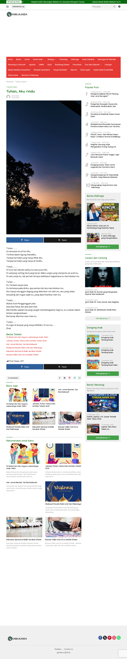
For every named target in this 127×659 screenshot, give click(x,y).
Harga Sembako (60, 70)
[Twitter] (105, 638)
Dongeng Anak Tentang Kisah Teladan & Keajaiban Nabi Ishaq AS (109, 338)
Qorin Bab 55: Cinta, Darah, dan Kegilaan (102, 302)
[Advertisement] (63, 38)
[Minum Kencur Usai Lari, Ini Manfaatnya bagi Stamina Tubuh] (103, 212)
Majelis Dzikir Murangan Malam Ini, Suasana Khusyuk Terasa (40, 2)
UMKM (41, 64)
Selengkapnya (102, 247)
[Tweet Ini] (64, 378)
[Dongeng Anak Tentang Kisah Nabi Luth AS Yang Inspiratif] (93, 364)
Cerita (27, 59)
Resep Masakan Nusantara (19, 70)
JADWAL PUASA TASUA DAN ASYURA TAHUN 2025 (26, 341)
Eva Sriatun (15, 96)
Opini (49, 64)
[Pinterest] (109, 638)
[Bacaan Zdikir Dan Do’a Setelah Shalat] (69, 418)
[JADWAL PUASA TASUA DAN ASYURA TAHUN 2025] (43, 394)
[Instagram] (114, 638)
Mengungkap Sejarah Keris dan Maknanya (104, 186)
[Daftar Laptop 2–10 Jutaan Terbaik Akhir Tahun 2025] (103, 403)
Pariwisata (77, 64)
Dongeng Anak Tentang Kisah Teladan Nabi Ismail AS (109, 351)
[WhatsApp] (119, 638)
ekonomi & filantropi (29, 75)
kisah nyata (85, 70)
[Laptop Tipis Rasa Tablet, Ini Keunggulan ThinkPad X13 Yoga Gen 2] (93, 428)
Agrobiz (32, 64)
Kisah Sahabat (88, 59)
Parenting (63, 59)
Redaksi (58, 649)
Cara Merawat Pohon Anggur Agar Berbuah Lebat (105, 156)
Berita (18, 59)
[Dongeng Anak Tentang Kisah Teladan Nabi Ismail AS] (93, 352)
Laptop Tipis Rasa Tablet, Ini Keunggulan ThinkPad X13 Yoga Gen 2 (109, 428)
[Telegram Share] (74, 378)
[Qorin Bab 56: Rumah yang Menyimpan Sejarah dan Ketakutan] (103, 277)
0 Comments (13, 378)
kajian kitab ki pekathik (103, 70)
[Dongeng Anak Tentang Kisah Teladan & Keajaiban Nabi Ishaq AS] (93, 339)
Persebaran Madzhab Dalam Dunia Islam (105, 115)
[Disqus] (43, 587)
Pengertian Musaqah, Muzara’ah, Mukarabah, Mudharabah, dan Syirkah (104, 105)
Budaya (51, 59)
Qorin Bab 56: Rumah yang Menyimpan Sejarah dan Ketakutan (101, 293)
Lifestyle (108, 64)
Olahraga (75, 59)
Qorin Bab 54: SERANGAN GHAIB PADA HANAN (100, 311)
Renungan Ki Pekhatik (107, 59)
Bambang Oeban (62, 64)
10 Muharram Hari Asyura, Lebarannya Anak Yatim (27, 337)
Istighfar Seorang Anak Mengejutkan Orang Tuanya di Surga (103, 145)
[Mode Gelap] (119, 6)
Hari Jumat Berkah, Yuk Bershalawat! (21, 344)
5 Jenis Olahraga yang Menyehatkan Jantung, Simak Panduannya (109, 237)
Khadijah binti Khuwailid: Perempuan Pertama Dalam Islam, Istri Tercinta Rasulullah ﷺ (106, 125)
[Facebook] (100, 638)
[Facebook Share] (60, 378)
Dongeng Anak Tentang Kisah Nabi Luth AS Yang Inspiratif (109, 364)
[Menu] (8, 6)
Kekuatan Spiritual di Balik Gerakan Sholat (23, 351)
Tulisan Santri (11, 87)
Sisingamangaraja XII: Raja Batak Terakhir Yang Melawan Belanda (104, 176)
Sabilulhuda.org (18, 6)
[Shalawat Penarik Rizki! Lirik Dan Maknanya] (17, 418)
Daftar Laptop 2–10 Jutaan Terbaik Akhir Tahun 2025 (101, 418)
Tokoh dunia (13, 75)
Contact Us (68, 649)
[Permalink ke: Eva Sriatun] (8, 96)
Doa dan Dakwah (92, 64)
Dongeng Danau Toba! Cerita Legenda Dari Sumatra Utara (103, 166)
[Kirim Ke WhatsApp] (79, 378)
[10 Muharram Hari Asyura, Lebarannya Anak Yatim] (17, 394)
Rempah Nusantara (42, 70)
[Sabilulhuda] (16, 14)
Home (10, 59)
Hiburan (74, 70)
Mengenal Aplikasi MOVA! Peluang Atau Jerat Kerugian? (104, 95)
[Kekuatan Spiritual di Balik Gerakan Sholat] (43, 418)
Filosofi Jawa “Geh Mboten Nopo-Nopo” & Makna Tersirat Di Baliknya (105, 135)
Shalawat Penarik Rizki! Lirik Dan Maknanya (24, 348)
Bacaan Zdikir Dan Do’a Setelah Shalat (22, 355)
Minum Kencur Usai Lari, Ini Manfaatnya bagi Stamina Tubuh (100, 227)
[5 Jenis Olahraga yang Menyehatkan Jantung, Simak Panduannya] (93, 237)
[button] (114, 6)
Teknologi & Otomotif (17, 64)
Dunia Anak (37, 59)
